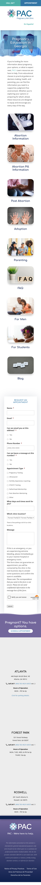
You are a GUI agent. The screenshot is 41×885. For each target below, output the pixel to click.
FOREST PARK (20, 732)
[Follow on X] (24, 838)
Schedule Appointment (20, 631)
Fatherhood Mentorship (18, 489)
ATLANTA (20, 671)
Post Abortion (20, 201)
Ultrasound (13, 477)
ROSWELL (20, 792)
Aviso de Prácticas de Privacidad (21, 872)
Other (11, 497)
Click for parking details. (20, 695)
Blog (20, 378)
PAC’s (14, 70)
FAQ (20, 288)
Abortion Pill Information (20, 168)
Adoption (20, 229)
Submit (10, 606)
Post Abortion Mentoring (18, 493)
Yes (11, 435)
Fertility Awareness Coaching (19, 481)
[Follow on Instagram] (20, 838)
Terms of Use (32, 868)
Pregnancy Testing (16, 473)
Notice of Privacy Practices (14, 868)
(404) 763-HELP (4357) (23, 684)
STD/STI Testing (15, 485)
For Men (20, 319)
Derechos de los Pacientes (20, 875)
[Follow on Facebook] (15, 838)
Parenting (20, 260)
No (11, 439)
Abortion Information (20, 137)
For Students (21, 347)
